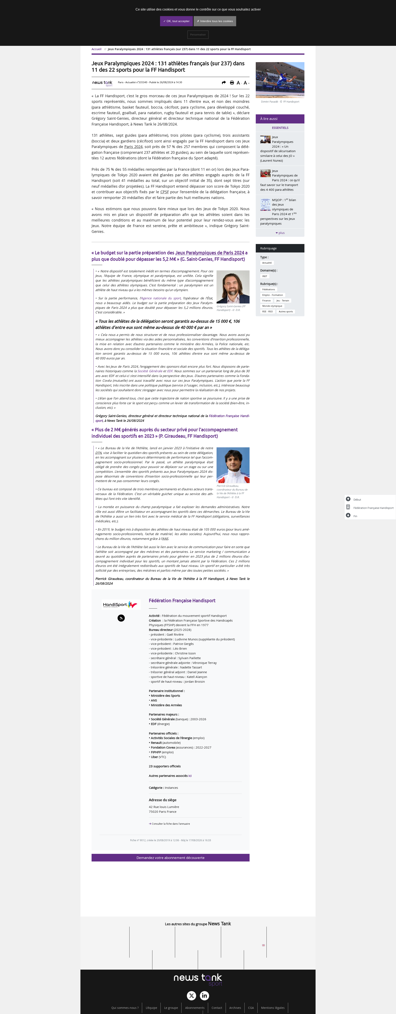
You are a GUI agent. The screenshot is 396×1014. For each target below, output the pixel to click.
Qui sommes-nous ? (125, 1008)
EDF (169, 371)
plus (281, 233)
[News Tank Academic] (244, 946)
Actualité (267, 262)
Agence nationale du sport (161, 298)
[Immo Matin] (129, 958)
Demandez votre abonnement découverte (171, 857)
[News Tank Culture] (106, 935)
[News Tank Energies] (106, 946)
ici (190, 776)
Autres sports (286, 311)
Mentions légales (273, 1008)
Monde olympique (272, 305)
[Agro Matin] (267, 958)
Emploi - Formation (272, 295)
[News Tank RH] (289, 935)
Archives (235, 1008)
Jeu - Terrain (283, 300)
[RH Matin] (289, 946)
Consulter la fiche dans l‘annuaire (170, 824)
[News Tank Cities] (198, 935)
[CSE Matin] (221, 958)
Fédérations (268, 289)
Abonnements (195, 1008)
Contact (217, 1008)
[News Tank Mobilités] (244, 935)
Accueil (96, 49)
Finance (266, 300)
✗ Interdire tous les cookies (215, 21)
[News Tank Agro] (198, 946)
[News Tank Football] (152, 946)
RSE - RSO (267, 311)
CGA (251, 1008)
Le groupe (171, 1008)
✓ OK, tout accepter (176, 21)
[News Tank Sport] (198, 980)
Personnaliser (198, 34)
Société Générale (149, 371)
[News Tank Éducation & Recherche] (152, 935)
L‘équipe (151, 1008)
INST (264, 276)
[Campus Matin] (175, 958)
